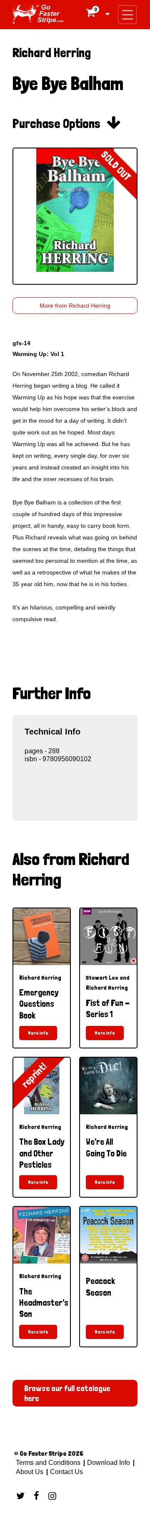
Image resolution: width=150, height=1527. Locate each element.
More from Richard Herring (75, 305)
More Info (38, 1033)
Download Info (108, 1462)
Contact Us (65, 1471)
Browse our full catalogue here (67, 1393)
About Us (29, 1471)
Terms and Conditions (48, 1462)
